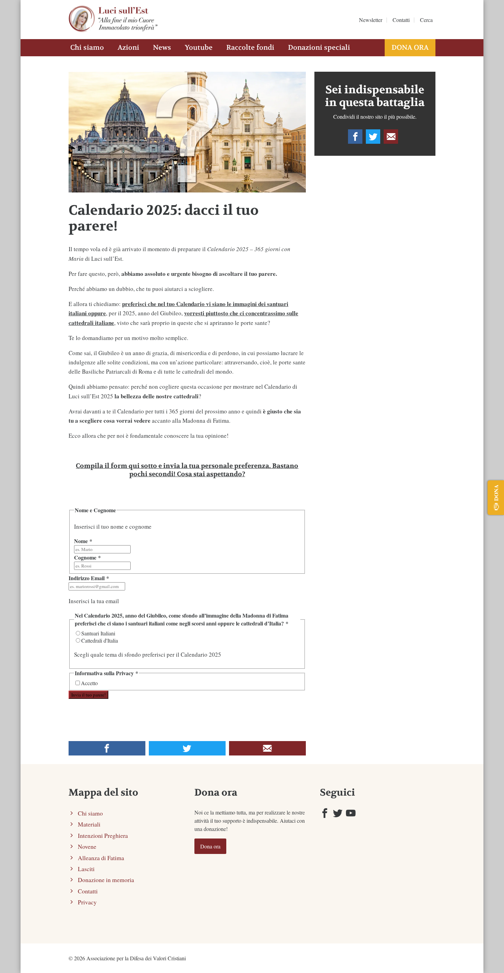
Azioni (128, 47)
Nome (83, 541)
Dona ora (410, 47)
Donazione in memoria (106, 880)
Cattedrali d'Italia (99, 640)
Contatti (401, 19)
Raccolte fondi (250, 47)
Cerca (426, 19)
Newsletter (370, 19)
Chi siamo (87, 47)
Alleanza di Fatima (101, 858)
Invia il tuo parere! (88, 695)
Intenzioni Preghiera (103, 835)
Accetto (89, 683)
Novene (87, 846)
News (162, 47)
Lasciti (86, 869)
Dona (496, 492)
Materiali (89, 824)
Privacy (87, 902)
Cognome (87, 557)
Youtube (199, 47)
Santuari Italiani (98, 633)
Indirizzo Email (89, 578)
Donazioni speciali (319, 47)
